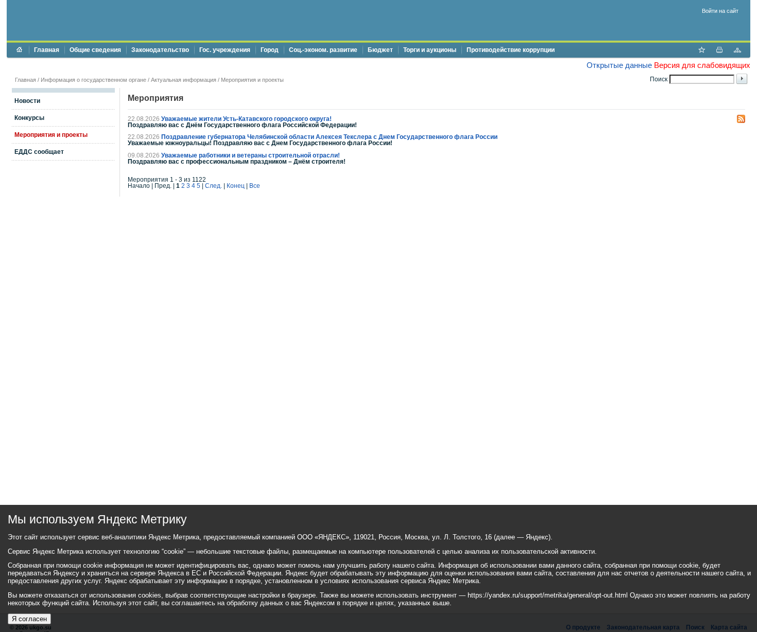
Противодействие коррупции (511, 50)
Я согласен (29, 619)
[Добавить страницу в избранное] (701, 51)
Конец (236, 186)
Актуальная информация (183, 80)
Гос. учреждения (224, 50)
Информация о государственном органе (93, 80)
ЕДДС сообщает (39, 151)
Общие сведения (95, 50)
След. (213, 186)
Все (254, 186)
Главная (46, 50)
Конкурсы (29, 117)
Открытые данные (619, 65)
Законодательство (160, 50)
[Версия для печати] (719, 51)
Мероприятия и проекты (252, 80)
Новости (27, 100)
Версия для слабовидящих (702, 65)
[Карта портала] (737, 51)
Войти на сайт (720, 11)
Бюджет (380, 50)
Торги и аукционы (429, 50)
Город (270, 50)
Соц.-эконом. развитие (323, 50)
